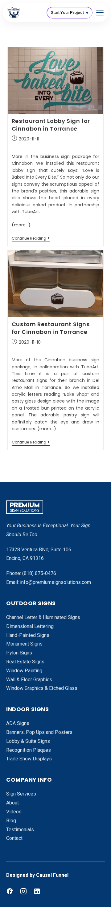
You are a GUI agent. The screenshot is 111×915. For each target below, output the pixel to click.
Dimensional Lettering (30, 626)
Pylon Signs (19, 653)
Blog (11, 821)
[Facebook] (10, 891)
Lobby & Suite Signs (28, 741)
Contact (14, 838)
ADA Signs (17, 723)
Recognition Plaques (28, 750)
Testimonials (20, 829)
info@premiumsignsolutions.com (55, 582)
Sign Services (21, 794)
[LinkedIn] (37, 891)
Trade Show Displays (29, 759)
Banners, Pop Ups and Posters (39, 732)
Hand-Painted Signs (27, 635)
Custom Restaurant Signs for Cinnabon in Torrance (51, 328)
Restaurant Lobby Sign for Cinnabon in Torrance (51, 124)
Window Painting (24, 671)
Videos (14, 812)
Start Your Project (67, 12)
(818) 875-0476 (39, 573)
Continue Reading (31, 238)
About (12, 803)
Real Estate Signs (25, 662)
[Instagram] (23, 891)
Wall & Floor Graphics (29, 679)
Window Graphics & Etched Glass (41, 688)
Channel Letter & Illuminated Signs (43, 617)
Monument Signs (24, 644)
